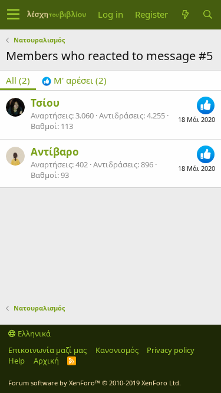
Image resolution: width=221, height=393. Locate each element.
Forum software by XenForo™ (94, 382)
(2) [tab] (18, 80)
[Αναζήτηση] (207, 14)
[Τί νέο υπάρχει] (185, 14)
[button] (13, 14)
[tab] (74, 80)
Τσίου (45, 103)
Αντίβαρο (55, 151)
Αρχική (46, 360)
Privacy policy (170, 350)
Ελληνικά (33, 333)
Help (16, 360)
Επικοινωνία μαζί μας (47, 350)
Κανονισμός (116, 350)
